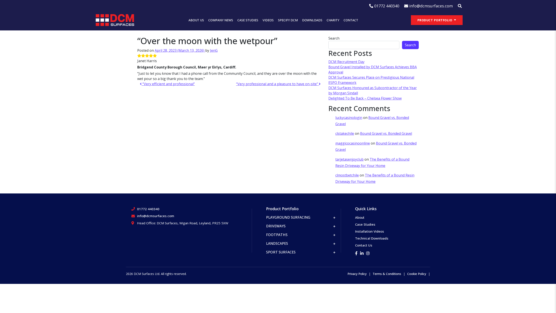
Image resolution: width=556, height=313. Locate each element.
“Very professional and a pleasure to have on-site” (277, 84)
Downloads (312, 20)
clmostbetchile (347, 175)
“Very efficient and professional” (168, 84)
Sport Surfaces (281, 252)
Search (333, 38)
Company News (220, 20)
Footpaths (277, 234)
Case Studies (247, 20)
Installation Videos (369, 231)
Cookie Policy (416, 274)
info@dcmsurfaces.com (155, 216)
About (359, 217)
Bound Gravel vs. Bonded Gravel (386, 133)
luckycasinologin (348, 117)
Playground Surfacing (288, 217)
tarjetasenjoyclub (349, 159)
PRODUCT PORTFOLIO (434, 20)
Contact (351, 20)
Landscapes (277, 243)
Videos (268, 20)
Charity (333, 20)
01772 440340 (148, 209)
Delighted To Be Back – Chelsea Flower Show (365, 98)
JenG (214, 50)
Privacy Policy (357, 274)
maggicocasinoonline (352, 143)
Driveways (276, 226)
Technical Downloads (371, 238)
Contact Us (363, 245)
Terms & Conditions (387, 274)
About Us (196, 20)
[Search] (460, 6)
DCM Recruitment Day (346, 61)
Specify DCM (288, 20)
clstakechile (344, 133)
